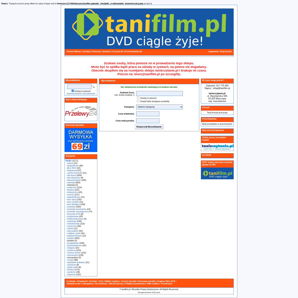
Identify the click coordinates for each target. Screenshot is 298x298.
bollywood (72, 170)
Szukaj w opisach (82, 91)
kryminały (71, 221)
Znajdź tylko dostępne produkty (154, 101)
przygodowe (73, 243)
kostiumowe (72, 216)
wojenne (71, 274)
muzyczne (72, 226)
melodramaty (73, 224)
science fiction (74, 253)
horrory (70, 194)
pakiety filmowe (74, 236)
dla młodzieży (73, 178)
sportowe (71, 265)
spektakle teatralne (76, 262)
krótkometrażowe (75, 219)
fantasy (70, 190)
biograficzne (73, 165)
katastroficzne (73, 197)
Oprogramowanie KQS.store (149, 292)
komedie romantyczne (77, 211)
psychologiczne (74, 245)
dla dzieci (71, 175)
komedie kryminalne (76, 209)
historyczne (72, 192)
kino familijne (73, 204)
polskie (70, 238)
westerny (71, 272)
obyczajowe (72, 231)
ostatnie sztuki (74, 233)
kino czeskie (73, 202)
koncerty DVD (73, 214)
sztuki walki (72, 267)
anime (70, 163)
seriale (70, 260)
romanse (71, 250)
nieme (70, 228)
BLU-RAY (71, 168)
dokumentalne (74, 180)
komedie (71, 207)
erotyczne (71, 187)
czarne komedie (74, 173)
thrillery (70, 269)
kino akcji (71, 199)
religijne (71, 248)
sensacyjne (72, 255)
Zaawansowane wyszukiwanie (81, 93)
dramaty (71, 182)
